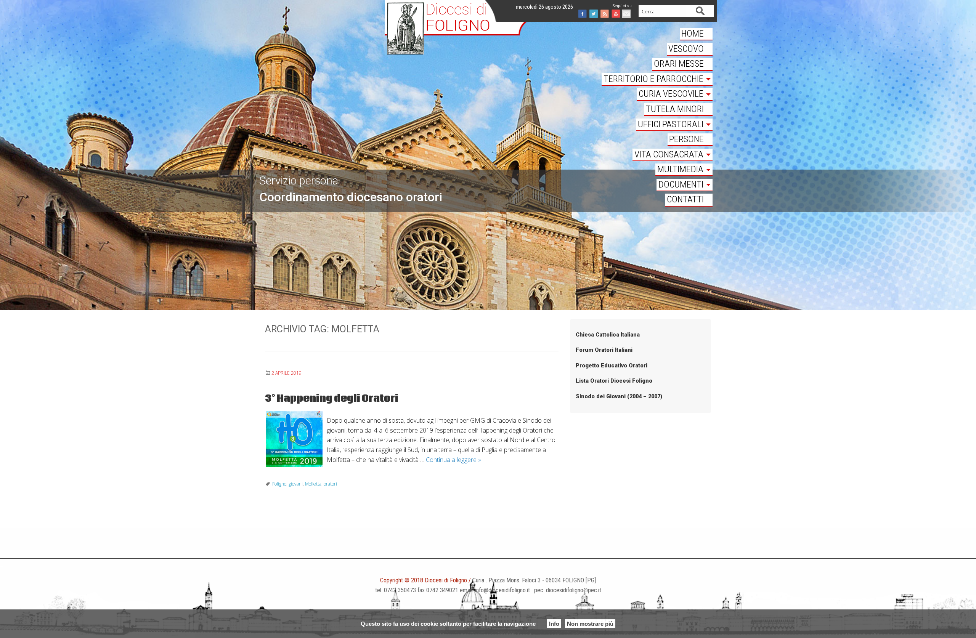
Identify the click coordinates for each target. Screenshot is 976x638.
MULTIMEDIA (680, 169)
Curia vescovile (671, 93)
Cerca (700, 10)
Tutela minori (675, 109)
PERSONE (686, 139)
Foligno (279, 484)
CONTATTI (685, 199)
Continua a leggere (453, 459)
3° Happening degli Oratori (331, 398)
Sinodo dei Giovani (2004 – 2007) (619, 396)
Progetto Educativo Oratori (611, 365)
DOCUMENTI (680, 184)
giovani (296, 484)
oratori (330, 484)
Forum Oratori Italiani (604, 350)
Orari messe (679, 63)
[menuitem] (657, 34)
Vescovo (686, 48)
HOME (692, 33)
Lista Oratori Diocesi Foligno (614, 381)
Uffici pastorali (670, 124)
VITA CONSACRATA (668, 154)
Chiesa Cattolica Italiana (608, 335)
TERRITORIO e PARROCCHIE (653, 79)
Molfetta (313, 484)
